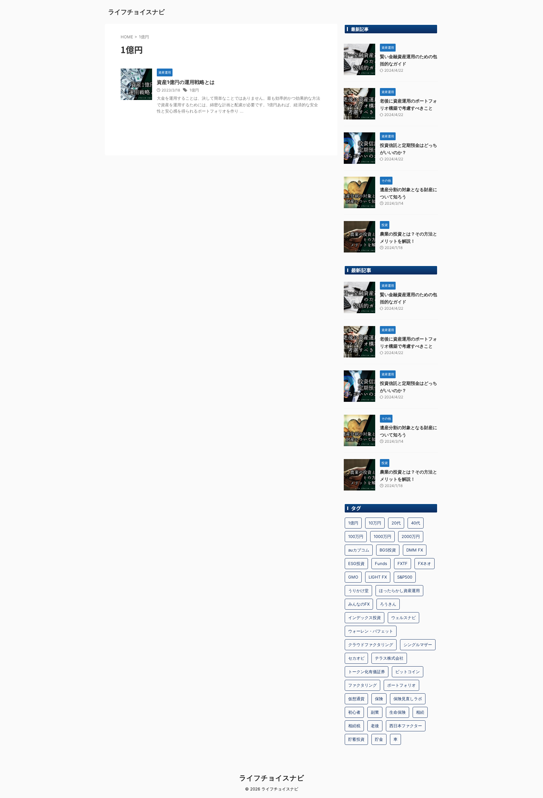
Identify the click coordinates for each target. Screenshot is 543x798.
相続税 (354, 725)
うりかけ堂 (358, 590)
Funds (381, 563)
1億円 (194, 90)
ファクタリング (362, 685)
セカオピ (356, 658)
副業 (375, 712)
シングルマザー (417, 644)
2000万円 (411, 536)
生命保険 (397, 712)
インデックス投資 (364, 617)
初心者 (354, 712)
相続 (420, 712)
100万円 (355, 536)
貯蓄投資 (356, 739)
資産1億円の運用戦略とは (186, 82)
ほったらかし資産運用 (399, 590)
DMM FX (414, 549)
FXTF (403, 563)
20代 (396, 522)
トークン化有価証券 (366, 671)
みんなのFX (359, 604)
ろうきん (388, 604)
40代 (415, 522)
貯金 (379, 739)
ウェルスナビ (403, 617)
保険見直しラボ (407, 698)
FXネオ (424, 563)
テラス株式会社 (389, 658)
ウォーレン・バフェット (370, 631)
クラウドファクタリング (370, 644)
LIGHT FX (378, 576)
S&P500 (404, 576)
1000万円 (382, 536)
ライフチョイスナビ (136, 12)
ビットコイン (407, 671)
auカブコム (358, 549)
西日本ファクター (405, 725)
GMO (353, 576)
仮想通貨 (356, 698)
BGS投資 (388, 549)
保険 (379, 698)
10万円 (375, 522)
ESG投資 (356, 563)
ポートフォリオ (401, 685)
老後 (375, 725)
